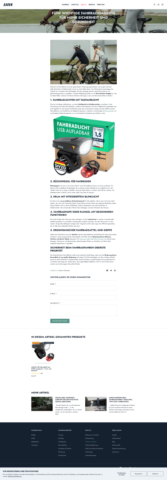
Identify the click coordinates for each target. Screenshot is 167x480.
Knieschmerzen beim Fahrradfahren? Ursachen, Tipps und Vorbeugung (120, 400)
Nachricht (54, 303)
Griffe (33, 438)
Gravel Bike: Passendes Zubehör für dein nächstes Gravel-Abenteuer (66, 400)
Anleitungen (89, 452)
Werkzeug (61, 452)
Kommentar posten (59, 321)
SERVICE (92, 4)
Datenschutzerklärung (119, 448)
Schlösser (61, 438)
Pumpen (60, 435)
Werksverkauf (116, 438)
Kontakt (114, 435)
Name (52, 284)
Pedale (33, 435)
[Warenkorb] (162, 5)
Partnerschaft (116, 445)
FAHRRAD (65, 4)
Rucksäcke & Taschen (64, 448)
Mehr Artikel (40, 392)
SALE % (83, 4)
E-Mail (52, 294)
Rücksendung (89, 438)
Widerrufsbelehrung (91, 445)
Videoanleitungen (90, 455)
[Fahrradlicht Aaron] (83, 147)
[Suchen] (158, 5)
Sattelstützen (35, 442)
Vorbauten (34, 445)
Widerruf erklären (90, 442)
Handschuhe (62, 455)
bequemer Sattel (85, 239)
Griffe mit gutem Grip (100, 239)
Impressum (115, 452)
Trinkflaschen (62, 442)
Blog (113, 442)
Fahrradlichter (62, 445)
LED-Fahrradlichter (108, 111)
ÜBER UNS (100, 4)
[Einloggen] (154, 5)
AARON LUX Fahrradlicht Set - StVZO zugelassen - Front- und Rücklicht (41, 369)
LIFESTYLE (75, 4)
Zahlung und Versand (92, 435)
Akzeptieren (138, 474)
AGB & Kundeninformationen (94, 448)
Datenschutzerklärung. (15, 476)
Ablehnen (155, 474)
